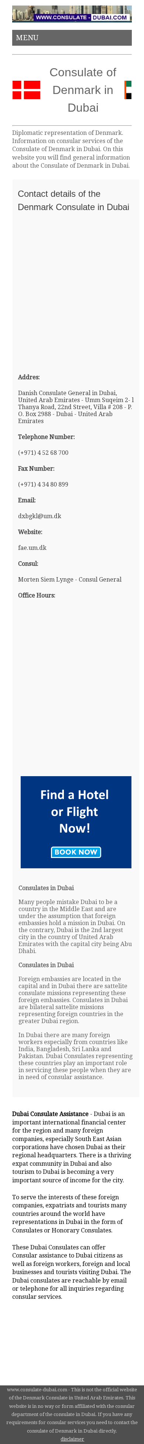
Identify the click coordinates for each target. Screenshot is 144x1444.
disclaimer (72, 1439)
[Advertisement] (72, 289)
